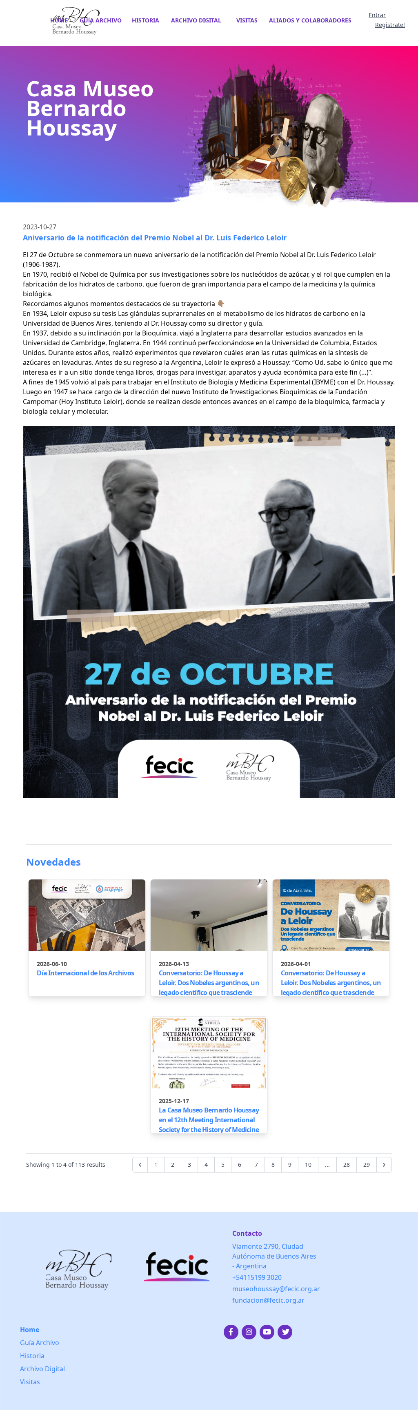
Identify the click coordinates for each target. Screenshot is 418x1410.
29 (366, 1164)
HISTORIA (145, 20)
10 (308, 1164)
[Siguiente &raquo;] (384, 1164)
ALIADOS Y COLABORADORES (310, 20)
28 (346, 1164)
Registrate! (390, 25)
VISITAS (247, 20)
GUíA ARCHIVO (101, 20)
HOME (59, 20)
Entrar (377, 15)
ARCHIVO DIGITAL (196, 20)
